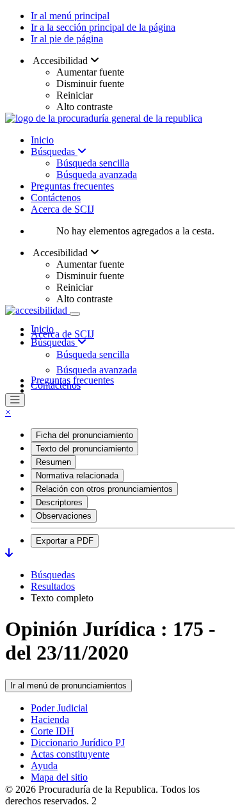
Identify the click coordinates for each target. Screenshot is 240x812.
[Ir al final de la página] (9, 553)
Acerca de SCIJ (62, 209)
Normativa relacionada (77, 475)
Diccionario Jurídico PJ (78, 742)
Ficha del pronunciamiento (84, 435)
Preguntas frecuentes (72, 186)
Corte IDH (52, 731)
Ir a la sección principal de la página (103, 27)
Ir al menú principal (70, 15)
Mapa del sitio (59, 777)
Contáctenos (56, 197)
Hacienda (50, 719)
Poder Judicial (59, 707)
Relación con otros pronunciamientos (104, 489)
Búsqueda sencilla (92, 163)
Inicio (42, 139)
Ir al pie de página (67, 38)
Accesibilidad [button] (60, 60)
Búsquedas (54, 151)
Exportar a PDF (64, 541)
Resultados (53, 586)
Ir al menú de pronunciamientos (68, 685)
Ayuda (44, 765)
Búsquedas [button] (54, 342)
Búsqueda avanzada (96, 174)
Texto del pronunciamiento (84, 448)
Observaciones (64, 516)
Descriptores (59, 502)
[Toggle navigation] (75, 314)
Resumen (53, 462)
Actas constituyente (70, 754)
